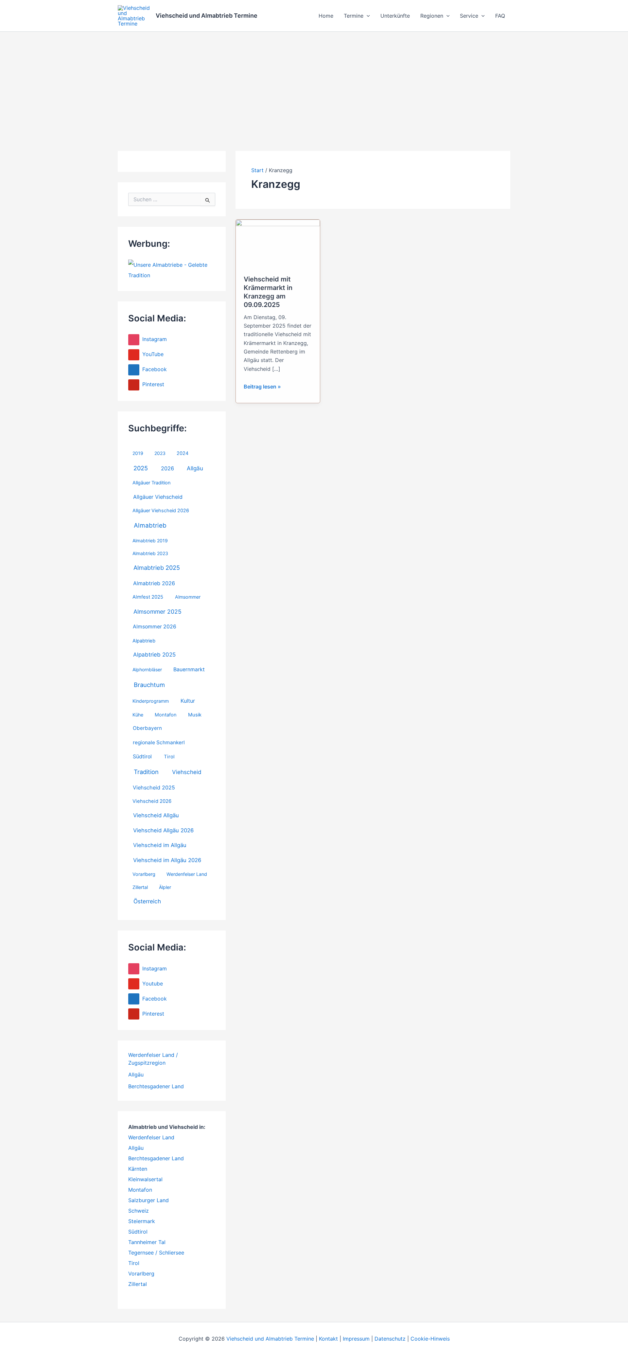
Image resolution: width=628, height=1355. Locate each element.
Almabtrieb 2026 (154, 583)
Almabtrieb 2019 (150, 540)
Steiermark (141, 1221)
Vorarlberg (143, 874)
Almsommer (188, 597)
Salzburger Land (148, 1200)
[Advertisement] (314, 81)
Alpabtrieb (143, 641)
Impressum (356, 1338)
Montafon (166, 715)
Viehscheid (186, 771)
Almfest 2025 (147, 597)
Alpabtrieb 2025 (154, 654)
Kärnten (137, 1168)
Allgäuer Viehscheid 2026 (160, 511)
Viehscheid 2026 (151, 801)
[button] (366, 16)
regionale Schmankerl (159, 742)
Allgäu (195, 468)
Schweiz (138, 1210)
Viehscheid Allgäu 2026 (163, 830)
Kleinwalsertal (145, 1179)
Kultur (188, 700)
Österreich (147, 901)
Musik (194, 715)
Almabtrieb (150, 525)
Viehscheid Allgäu (156, 815)
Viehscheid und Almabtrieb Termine (206, 15)
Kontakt (328, 1338)
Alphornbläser (147, 669)
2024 (182, 453)
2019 (137, 453)
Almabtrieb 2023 (150, 553)
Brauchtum (149, 684)
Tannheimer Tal (147, 1242)
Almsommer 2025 (157, 611)
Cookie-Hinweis (430, 1338)
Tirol (169, 757)
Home (326, 15)
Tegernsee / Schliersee (156, 1252)
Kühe (137, 714)
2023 (160, 453)
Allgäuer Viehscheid (158, 497)
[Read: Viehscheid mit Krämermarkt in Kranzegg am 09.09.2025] (278, 243)
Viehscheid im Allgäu (159, 845)
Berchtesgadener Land (156, 1086)
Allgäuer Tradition (151, 483)
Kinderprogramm (150, 701)
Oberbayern (147, 728)
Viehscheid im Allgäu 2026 (167, 860)
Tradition (146, 771)
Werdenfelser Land (186, 874)
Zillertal (140, 887)
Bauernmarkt (189, 669)
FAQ (500, 15)
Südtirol (142, 756)
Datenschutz (390, 1338)
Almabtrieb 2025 (156, 567)
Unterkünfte (395, 15)
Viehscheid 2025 (154, 787)
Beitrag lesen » (262, 387)
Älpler (165, 887)
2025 (140, 468)
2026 (167, 468)
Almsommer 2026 (154, 626)
